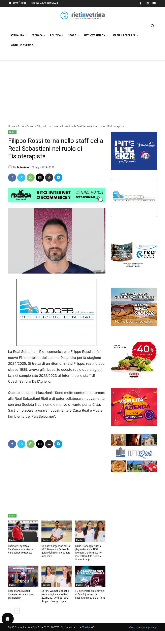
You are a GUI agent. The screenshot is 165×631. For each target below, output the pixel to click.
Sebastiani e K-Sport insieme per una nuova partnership (20, 594)
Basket (30, 126)
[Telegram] (58, 177)
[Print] (49, 177)
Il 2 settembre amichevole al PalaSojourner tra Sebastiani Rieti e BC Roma (90, 594)
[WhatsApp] (31, 177)
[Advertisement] (82, 90)
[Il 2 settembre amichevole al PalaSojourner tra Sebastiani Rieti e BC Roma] (90, 576)
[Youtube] (154, 3)
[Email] (40, 177)
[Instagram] (147, 3)
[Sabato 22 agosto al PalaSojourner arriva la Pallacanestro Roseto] (23, 531)
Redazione (22, 166)
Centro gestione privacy (142, 627)
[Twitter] (21, 177)
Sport (21, 126)
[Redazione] (10, 167)
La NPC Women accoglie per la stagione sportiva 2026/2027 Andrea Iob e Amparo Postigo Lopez (55, 596)
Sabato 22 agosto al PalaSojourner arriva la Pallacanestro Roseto (20, 549)
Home (11, 126)
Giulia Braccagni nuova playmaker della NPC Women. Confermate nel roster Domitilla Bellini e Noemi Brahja (88, 553)
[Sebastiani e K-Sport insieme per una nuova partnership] (23, 576)
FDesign (86, 627)
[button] (152, 26)
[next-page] (17, 610)
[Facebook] (141, 3)
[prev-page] (10, 610)
